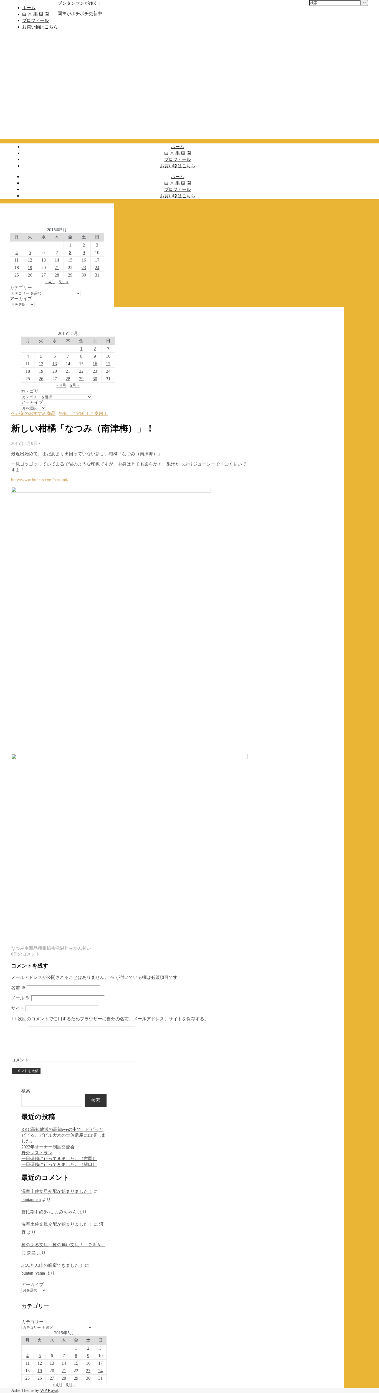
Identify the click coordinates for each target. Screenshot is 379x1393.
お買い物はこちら (40, 27)
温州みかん (71, 948)
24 (97, 267)
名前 (18, 987)
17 (97, 260)
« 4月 (50, 281)
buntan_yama (33, 1273)
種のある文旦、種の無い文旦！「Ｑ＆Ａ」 (63, 1244)
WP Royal (49, 1390)
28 (57, 275)
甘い (86, 948)
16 (84, 260)
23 (84, 267)
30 (84, 275)
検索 (25, 1090)
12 (30, 260)
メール (20, 998)
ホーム (29, 7)
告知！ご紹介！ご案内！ (83, 413)
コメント (20, 1060)
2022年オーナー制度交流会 (48, 1147)
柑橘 (46, 948)
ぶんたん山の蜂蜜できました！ (52, 1265)
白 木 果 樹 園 (35, 14)
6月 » (64, 281)
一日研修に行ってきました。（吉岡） (59, 1158)
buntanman (31, 1199)
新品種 (35, 948)
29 (70, 275)
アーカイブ (21, 298)
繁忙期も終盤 (34, 1212)
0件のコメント (25, 954)
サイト (17, 1008)
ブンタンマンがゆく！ (80, 3)
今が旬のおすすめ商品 (33, 413)
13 (43, 260)
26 (30, 275)
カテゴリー (21, 287)
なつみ (17, 948)
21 (57, 267)
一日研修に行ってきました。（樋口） (59, 1164)
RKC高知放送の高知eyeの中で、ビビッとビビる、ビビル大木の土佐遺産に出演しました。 (63, 1135)
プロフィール (35, 20)
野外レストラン (36, 1152)
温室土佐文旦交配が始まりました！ (56, 1191)
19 (30, 267)
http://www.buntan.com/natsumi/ (39, 479)
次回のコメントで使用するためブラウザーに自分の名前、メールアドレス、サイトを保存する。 (113, 1018)
